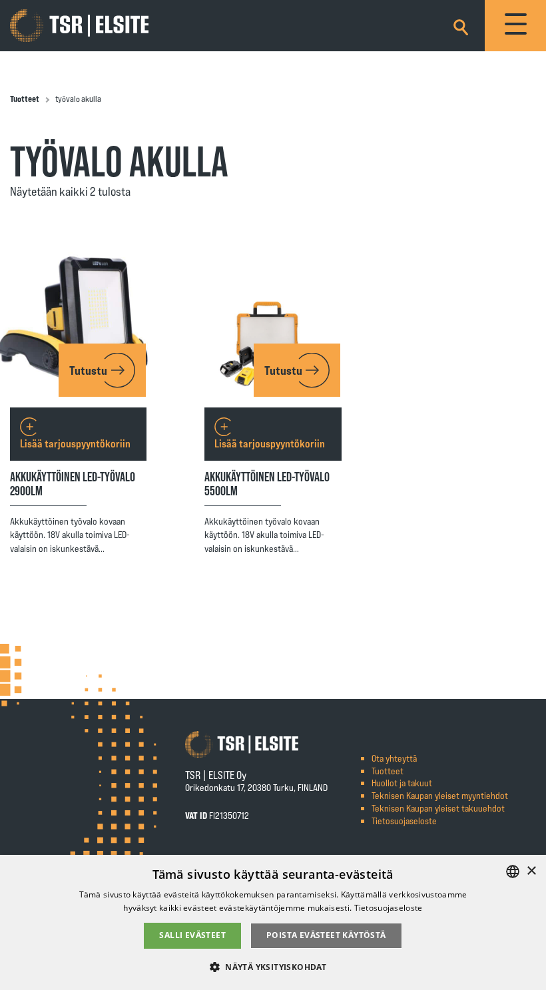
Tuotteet (24, 98)
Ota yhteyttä (394, 758)
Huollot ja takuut (402, 782)
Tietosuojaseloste (404, 820)
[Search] (461, 25)
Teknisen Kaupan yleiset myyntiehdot (440, 795)
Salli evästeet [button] (192, 935)
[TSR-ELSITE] (79, 26)
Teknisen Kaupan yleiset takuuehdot (438, 808)
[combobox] (512, 871)
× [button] (531, 871)
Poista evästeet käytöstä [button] (326, 935)
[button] (273, 966)
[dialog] (273, 922)
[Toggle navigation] (515, 25)
